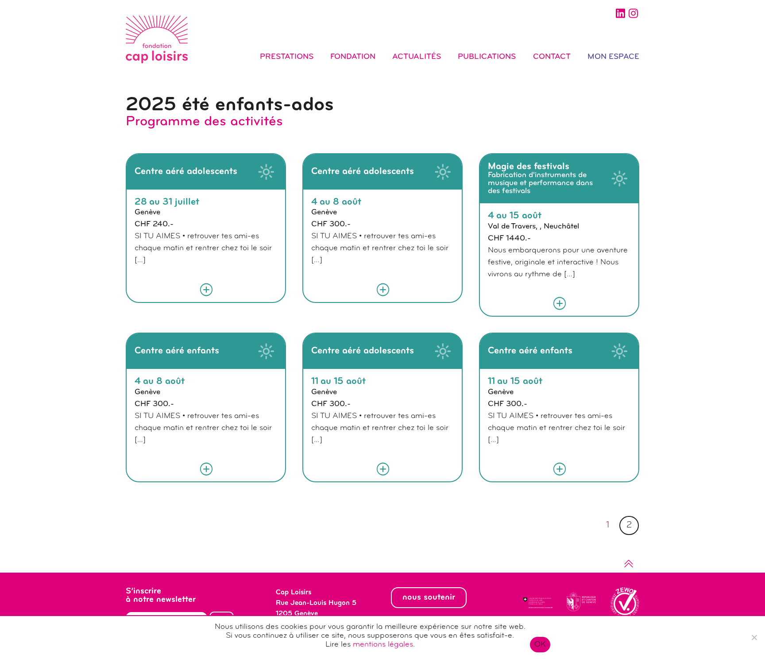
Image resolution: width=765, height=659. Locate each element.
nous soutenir (428, 597)
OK (540, 645)
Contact (552, 57)
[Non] (754, 637)
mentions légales (383, 645)
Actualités (416, 57)
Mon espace (613, 57)
